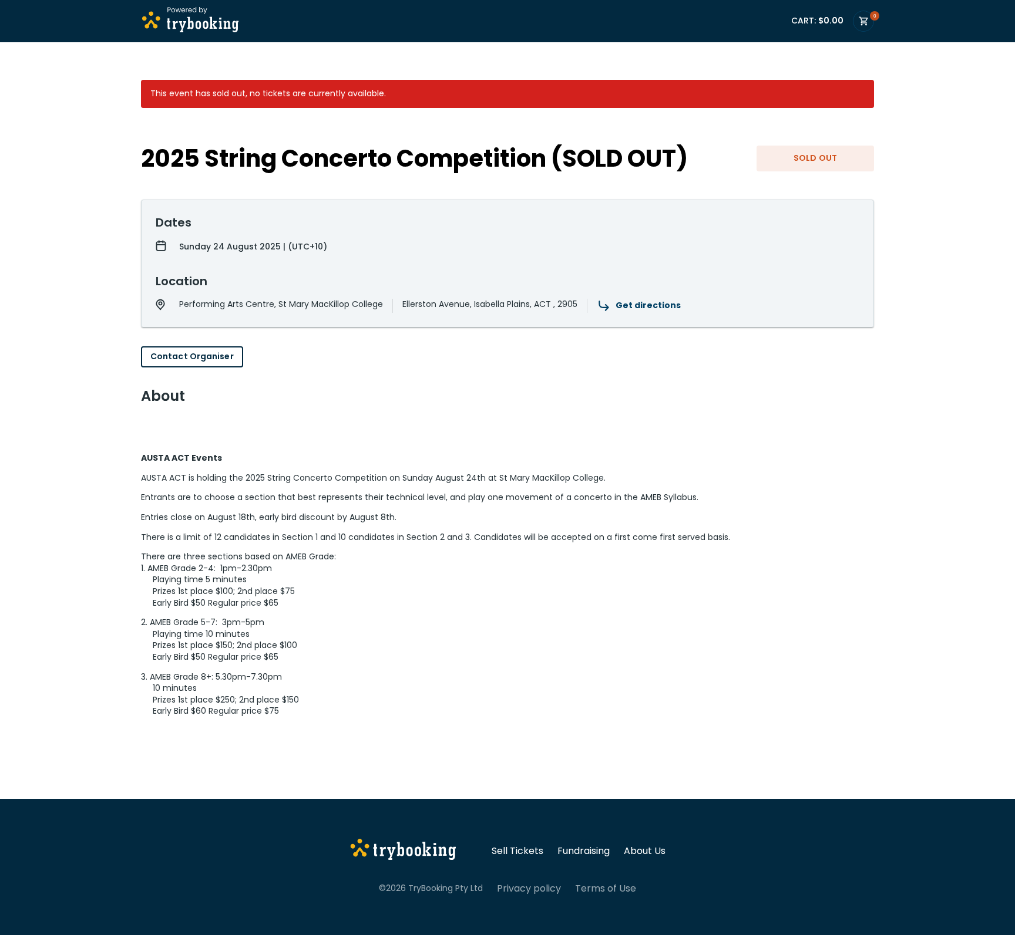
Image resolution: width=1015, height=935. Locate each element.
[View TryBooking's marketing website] (403, 851)
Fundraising (583, 851)
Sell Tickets (517, 851)
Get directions (648, 305)
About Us (645, 851)
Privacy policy (529, 888)
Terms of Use (605, 888)
